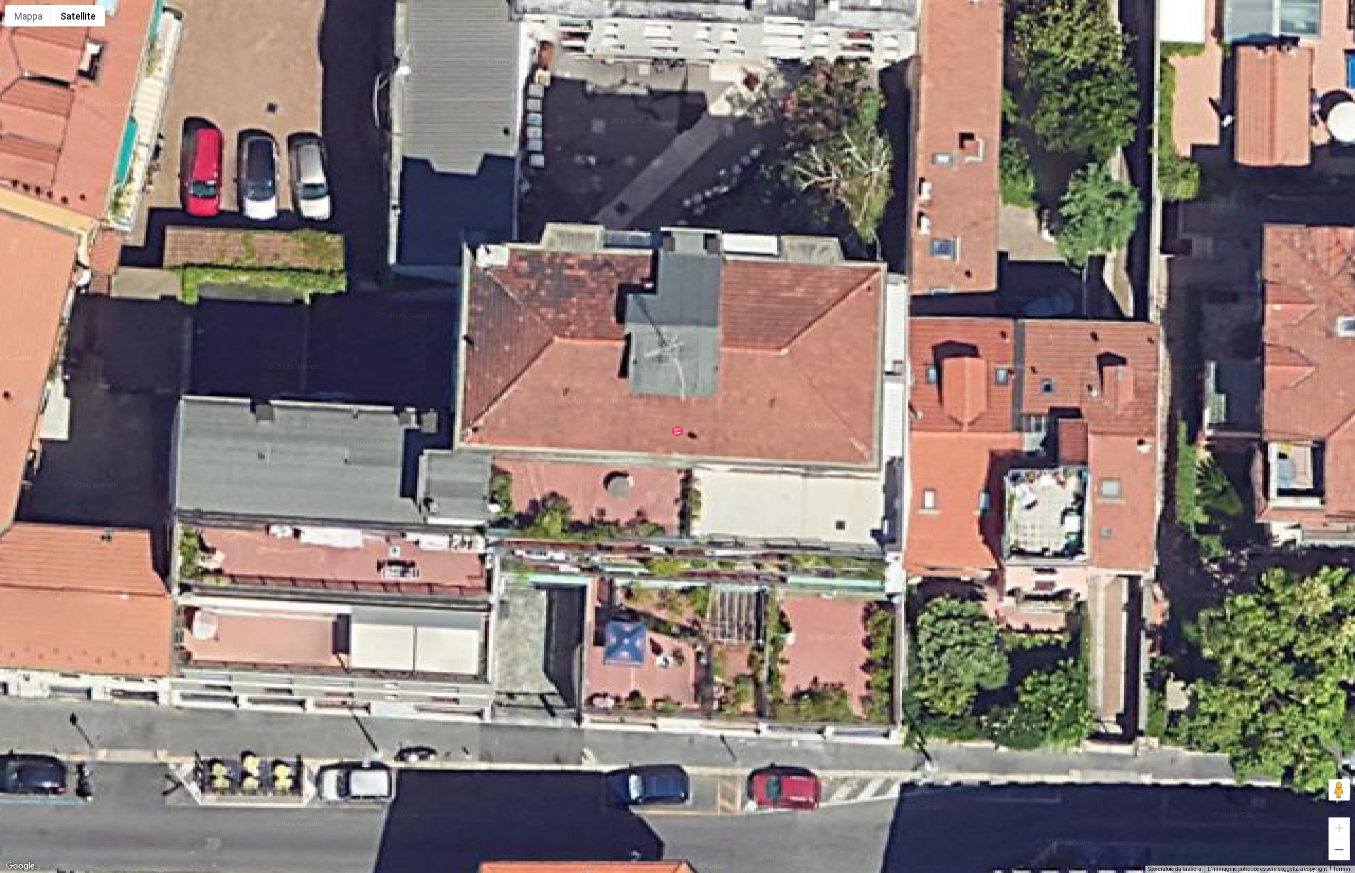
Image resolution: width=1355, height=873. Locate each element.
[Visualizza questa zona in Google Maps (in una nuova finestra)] (20, 866)
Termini (1342, 869)
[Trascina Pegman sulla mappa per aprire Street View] (1339, 790)
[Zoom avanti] (1339, 828)
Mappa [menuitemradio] (28, 16)
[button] (677, 431)
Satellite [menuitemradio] (78, 16)
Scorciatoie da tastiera (1175, 869)
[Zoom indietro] (1339, 849)
